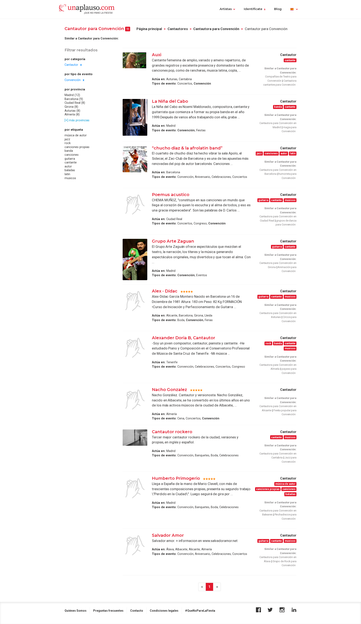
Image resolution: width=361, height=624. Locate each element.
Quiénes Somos (75, 610)
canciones (72, 154)
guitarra (70, 158)
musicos (70, 178)
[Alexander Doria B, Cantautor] (135, 347)
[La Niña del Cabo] (135, 117)
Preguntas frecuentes (108, 610)
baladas (70, 170)
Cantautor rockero (172, 431)
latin (67, 174)
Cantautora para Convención (216, 29)
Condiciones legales (164, 610)
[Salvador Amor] (135, 545)
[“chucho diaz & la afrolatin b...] (135, 159)
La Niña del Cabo (170, 101)
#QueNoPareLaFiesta (200, 610)
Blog (278, 9)
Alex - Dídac (164, 291)
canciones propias (77, 147)
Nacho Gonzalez (169, 389)
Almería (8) (72, 114)
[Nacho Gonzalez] (135, 399)
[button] (294, 9)
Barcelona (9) (74, 99)
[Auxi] (135, 60)
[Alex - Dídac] (135, 301)
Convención (73, 80)
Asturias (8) (72, 110)
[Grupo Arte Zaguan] (135, 259)
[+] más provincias (77, 120)
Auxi (156, 54)
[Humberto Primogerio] (135, 488)
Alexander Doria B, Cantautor (183, 337)
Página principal (149, 29)
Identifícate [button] (253, 9)
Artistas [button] (226, 9)
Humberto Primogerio (176, 478)
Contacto (136, 610)
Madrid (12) (72, 95)
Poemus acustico (170, 194)
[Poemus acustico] (135, 204)
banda (69, 150)
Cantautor (71, 64)
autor (68, 166)
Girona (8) (71, 106)
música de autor (76, 135)
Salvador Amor (168, 535)
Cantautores (178, 29)
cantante (71, 162)
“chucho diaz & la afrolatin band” (187, 148)
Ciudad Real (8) (75, 102)
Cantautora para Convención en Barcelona (277, 172)
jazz (67, 139)
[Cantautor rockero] (135, 437)
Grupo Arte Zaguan (173, 241)
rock (68, 143)
